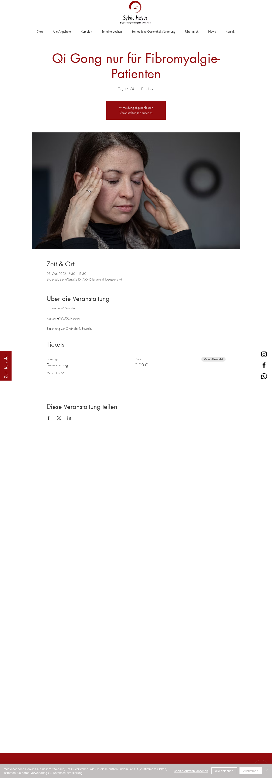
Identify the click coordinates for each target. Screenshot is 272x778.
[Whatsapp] (264, 376)
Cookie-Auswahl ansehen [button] (191, 771)
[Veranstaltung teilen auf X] (59, 418)
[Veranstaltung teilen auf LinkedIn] (69, 418)
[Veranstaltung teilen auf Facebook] (49, 418)
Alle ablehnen (224, 771)
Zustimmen (250, 771)
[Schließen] (266, 771)
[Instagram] (264, 354)
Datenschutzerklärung (67, 773)
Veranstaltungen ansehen (136, 112)
